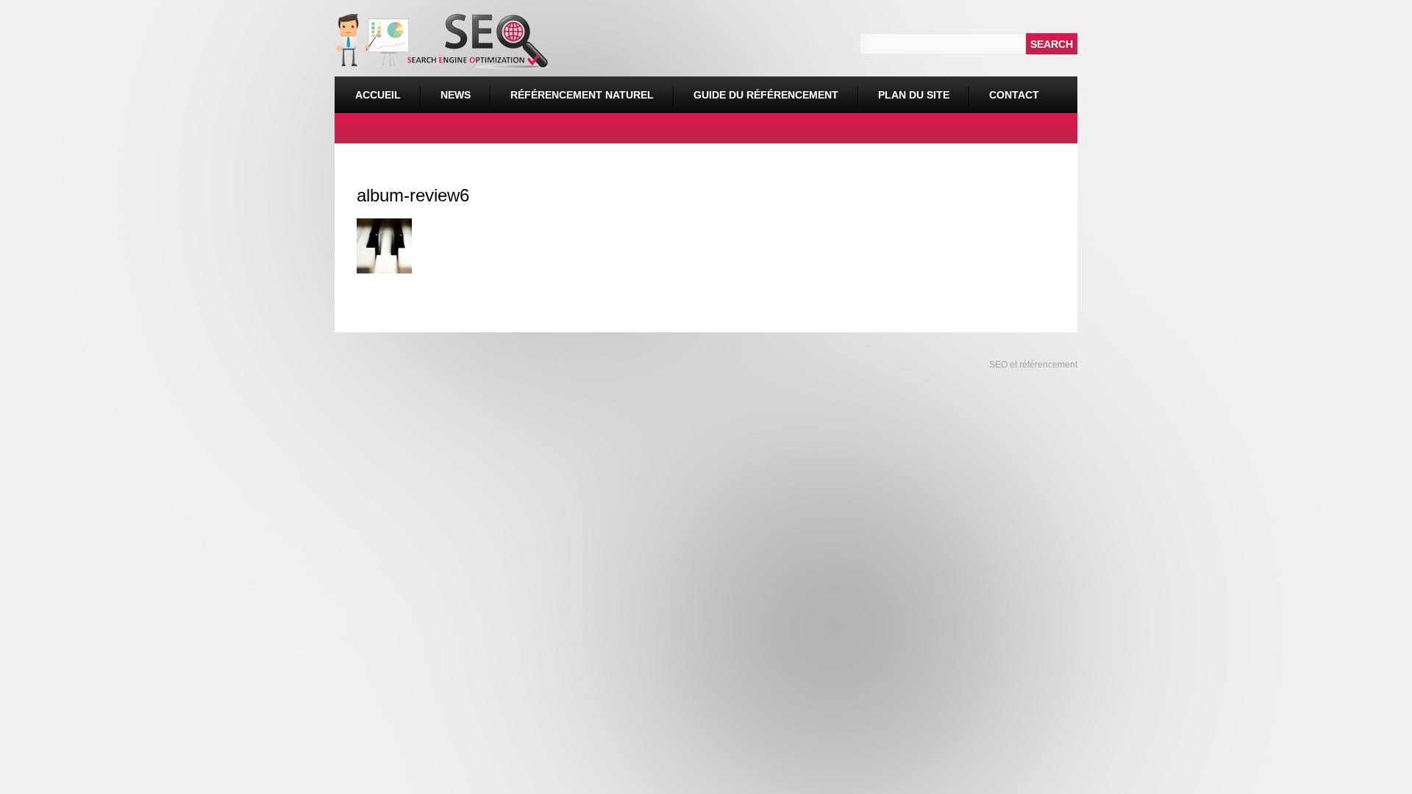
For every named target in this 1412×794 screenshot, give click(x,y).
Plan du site (913, 95)
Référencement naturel (572, 88)
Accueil (378, 95)
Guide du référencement (765, 95)
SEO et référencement (1032, 365)
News (456, 95)
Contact (1014, 95)
